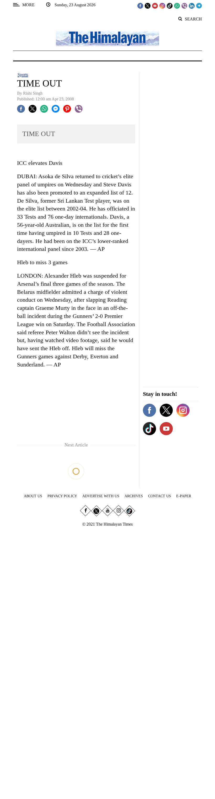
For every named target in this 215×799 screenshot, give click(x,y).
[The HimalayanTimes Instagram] (162, 5)
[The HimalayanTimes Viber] (184, 5)
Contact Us (159, 496)
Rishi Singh (32, 93)
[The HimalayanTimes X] (147, 5)
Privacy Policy (62, 496)
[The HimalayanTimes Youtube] (155, 5)
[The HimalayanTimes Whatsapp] (177, 5)
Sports (23, 74)
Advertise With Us (100, 496)
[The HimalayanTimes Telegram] (199, 5)
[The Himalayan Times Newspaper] (107, 38)
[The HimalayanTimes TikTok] (170, 5)
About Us (33, 496)
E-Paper (183, 496)
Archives (134, 496)
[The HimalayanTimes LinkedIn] (192, 5)
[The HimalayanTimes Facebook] (140, 5)
